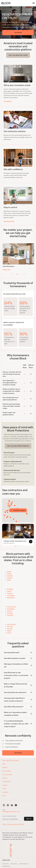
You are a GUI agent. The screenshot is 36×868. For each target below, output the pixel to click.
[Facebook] (4, 805)
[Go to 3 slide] (19, 274)
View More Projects (19, 510)
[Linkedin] (12, 805)
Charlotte (10, 576)
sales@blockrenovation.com (11, 811)
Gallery (5, 778)
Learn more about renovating (9, 816)
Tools (4, 789)
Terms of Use (6, 863)
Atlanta (9, 571)
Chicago (9, 578)
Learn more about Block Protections (18, 446)
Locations (6, 792)
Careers (5, 785)
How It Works (7, 771)
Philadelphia (11, 609)
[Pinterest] (16, 805)
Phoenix (9, 611)
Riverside (10, 613)
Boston (9, 574)
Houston (9, 593)
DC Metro (10, 589)
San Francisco (11, 624)
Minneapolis (11, 597)
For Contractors (7, 774)
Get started (7, 101)
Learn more (6, 269)
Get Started (18, 32)
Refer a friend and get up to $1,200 (13, 824)
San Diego (10, 615)
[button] (11, 850)
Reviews (5, 767)
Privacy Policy (14, 863)
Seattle (9, 631)
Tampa (9, 633)
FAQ (4, 764)
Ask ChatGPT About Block (11, 760)
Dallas (9, 580)
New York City (11, 607)
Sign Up (28, 819)
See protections (9, 221)
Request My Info (6, 866)
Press (4, 796)
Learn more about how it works (18, 55)
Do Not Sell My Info (23, 863)
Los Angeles (11, 595)
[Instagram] (8, 805)
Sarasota (9, 628)
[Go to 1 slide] (16, 274)
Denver (9, 591)
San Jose (10, 626)
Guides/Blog (6, 781)
